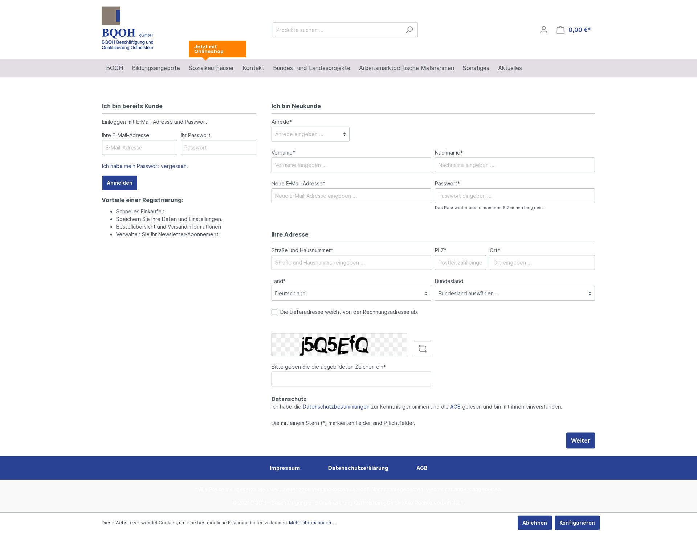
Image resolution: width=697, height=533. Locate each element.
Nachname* (449, 152)
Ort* (495, 250)
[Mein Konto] (543, 30)
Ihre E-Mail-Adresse (125, 135)
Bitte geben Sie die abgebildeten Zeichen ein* (329, 367)
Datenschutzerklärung (358, 468)
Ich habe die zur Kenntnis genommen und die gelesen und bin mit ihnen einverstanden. (417, 406)
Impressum (285, 468)
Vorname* (283, 152)
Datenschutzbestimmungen (336, 406)
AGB (455, 406)
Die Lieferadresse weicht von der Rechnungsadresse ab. (349, 312)
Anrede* (282, 122)
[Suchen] (409, 29)
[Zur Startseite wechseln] (128, 28)
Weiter (580, 440)
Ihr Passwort (196, 135)
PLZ (441, 250)
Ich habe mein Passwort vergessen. (145, 166)
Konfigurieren (577, 523)
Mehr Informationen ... (312, 522)
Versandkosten (330, 489)
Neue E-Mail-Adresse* (298, 183)
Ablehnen (534, 523)
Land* (279, 281)
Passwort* (447, 183)
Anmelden (120, 183)
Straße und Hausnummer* (302, 250)
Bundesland (449, 281)
